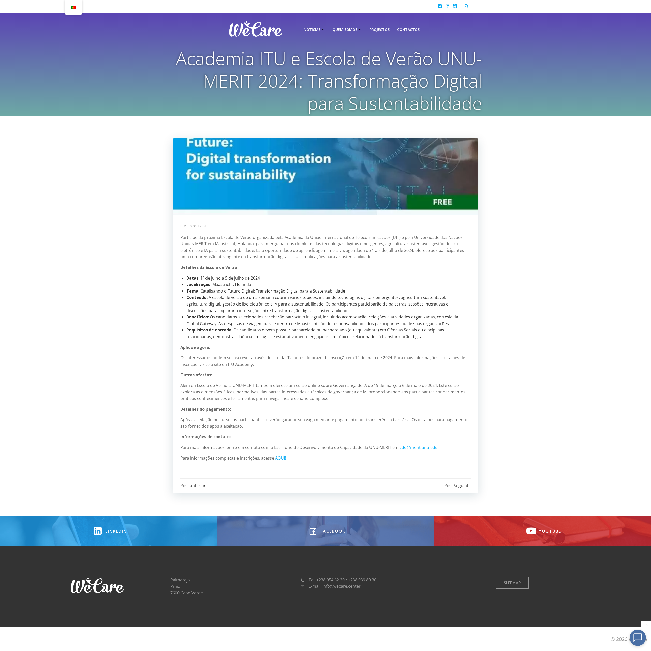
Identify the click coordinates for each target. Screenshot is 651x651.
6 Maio (186, 225)
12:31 (202, 225)
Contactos (408, 29)
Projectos (379, 29)
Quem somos (345, 29)
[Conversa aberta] (638, 638)
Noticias (312, 29)
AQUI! (281, 458)
